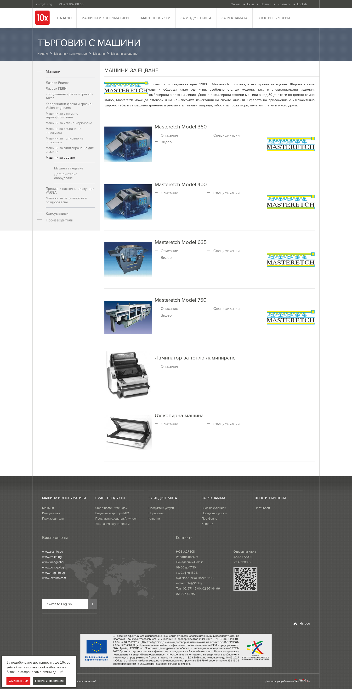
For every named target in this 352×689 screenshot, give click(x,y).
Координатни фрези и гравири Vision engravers (69, 105)
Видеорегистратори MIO (112, 513)
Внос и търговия (273, 17)
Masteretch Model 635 (181, 242)
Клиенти (154, 518)
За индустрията (195, 17)
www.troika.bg (52, 557)
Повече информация (49, 681)
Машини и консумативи (105, 17)
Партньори (262, 508)
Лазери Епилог (57, 82)
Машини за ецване (60, 157)
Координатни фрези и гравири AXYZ (69, 96)
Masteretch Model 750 (180, 299)
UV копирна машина (179, 415)
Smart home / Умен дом (111, 508)
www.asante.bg (52, 551)
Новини (266, 4)
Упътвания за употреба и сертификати (112, 526)
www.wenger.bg (52, 562)
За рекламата (234, 17)
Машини (99, 53)
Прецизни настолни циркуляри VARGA (70, 190)
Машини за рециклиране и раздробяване (66, 200)
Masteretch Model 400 (181, 184)
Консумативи (57, 213)
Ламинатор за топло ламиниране (195, 357)
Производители (59, 220)
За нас (235, 4)
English (302, 4)
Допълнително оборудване (65, 176)
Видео (166, 142)
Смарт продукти (154, 17)
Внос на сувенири (214, 508)
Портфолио (156, 513)
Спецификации (226, 135)
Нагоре (304, 623)
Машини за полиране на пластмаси (64, 140)
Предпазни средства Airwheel (115, 518)
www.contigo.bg (53, 567)
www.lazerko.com (54, 578)
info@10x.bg (194, 583)
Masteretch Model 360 (181, 126)
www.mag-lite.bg (53, 572)
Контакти (284, 4)
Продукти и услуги (161, 508)
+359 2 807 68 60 (71, 4)
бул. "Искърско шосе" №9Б (195, 578)
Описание (169, 135)
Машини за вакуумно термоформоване (62, 115)
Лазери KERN (56, 88)
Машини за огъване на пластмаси (63, 130)
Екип (250, 4)
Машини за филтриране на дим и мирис (70, 149)
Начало (64, 17)
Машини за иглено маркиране (69, 123)
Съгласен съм (18, 681)
